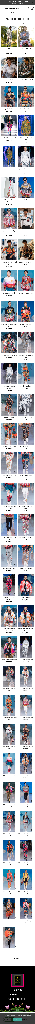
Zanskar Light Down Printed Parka (25, 629)
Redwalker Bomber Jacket (26, 597)
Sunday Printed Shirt (25, 324)
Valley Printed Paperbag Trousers (9, 507)
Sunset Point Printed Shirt (9, 293)
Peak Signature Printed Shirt (9, 80)
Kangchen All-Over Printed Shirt (9, 263)
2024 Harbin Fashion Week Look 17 (9, 893)
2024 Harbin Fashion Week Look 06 (25, 748)
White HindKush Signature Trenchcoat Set (9, 387)
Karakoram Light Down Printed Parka (9, 629)
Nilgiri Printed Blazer (9, 109)
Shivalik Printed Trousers (9, 446)
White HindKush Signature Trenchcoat (26, 170)
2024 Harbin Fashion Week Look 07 (9, 777)
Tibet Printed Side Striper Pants (9, 538)
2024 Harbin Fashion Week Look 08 (25, 777)
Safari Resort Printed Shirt (26, 80)
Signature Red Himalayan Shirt (9, 232)
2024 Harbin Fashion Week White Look (25, 660)
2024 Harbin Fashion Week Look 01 (9, 690)
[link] (21, 8)
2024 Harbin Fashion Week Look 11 (25, 806)
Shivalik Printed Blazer (26, 109)
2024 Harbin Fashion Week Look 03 (9, 719)
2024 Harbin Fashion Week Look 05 (9, 748)
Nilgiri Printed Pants (25, 446)
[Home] (12, 8)
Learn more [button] (25, 1017)
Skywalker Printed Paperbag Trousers (25, 476)
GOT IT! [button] (17, 1020)
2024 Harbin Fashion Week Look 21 (9, 951)
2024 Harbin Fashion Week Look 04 (25, 719)
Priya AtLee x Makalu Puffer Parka (25, 50)
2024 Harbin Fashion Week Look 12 (9, 835)
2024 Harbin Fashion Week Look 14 (9, 864)
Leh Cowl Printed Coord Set (9, 138)
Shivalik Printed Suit (25, 386)
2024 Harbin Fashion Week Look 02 (25, 690)
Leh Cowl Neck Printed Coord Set (9, 598)
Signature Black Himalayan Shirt (25, 201)
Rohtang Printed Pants (26, 417)
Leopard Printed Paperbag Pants (26, 356)
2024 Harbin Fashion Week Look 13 (25, 835)
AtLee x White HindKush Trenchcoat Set (9, 50)
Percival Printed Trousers (9, 568)
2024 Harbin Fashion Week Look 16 (25, 864)
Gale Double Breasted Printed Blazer (26, 139)
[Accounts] (28, 8)
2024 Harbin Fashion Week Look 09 (9, 806)
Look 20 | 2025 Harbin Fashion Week (9, 170)
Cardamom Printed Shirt (25, 262)
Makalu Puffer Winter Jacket (9, 355)
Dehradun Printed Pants (9, 475)
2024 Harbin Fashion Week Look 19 (9, 922)
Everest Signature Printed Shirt (25, 232)
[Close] (33, 2)
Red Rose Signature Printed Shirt (25, 294)
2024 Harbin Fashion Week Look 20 (25, 922)
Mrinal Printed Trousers (25, 537)
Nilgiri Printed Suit (9, 417)
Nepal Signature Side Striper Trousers (9, 201)
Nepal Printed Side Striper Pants (26, 507)
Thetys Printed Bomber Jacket (9, 659)
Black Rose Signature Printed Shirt (9, 325)
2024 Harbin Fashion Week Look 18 (25, 893)
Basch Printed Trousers (26, 568)
